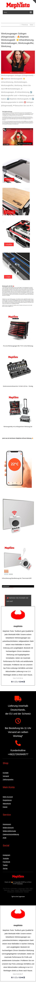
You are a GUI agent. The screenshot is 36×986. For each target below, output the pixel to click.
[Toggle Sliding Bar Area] (34, 1)
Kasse (5, 807)
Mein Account (8, 797)
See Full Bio (17, 678)
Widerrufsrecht (8, 828)
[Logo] (18, 876)
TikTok (5, 868)
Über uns (7, 890)
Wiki (31, 888)
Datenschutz (19, 891)
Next (31, 25)
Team (12, 890)
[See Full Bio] (22, 678)
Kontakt (5, 773)
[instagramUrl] (16, 682)
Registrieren (7, 800)
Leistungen (21, 888)
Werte (17, 890)
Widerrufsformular (9, 831)
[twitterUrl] (14, 682)
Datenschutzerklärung (11, 834)
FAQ (27, 888)
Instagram (6, 855)
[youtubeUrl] (22, 682)
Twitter (5, 865)
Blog (21, 890)
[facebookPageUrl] (12, 682)
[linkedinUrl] (24, 682)
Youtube (6, 858)
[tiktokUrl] (18, 682)
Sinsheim (20, 883)
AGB (4, 838)
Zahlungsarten (8, 779)
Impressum (7, 824)
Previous (25, 25)
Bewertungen (27, 890)
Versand (6, 776)
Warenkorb (7, 804)
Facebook (6, 862)
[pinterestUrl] (20, 682)
